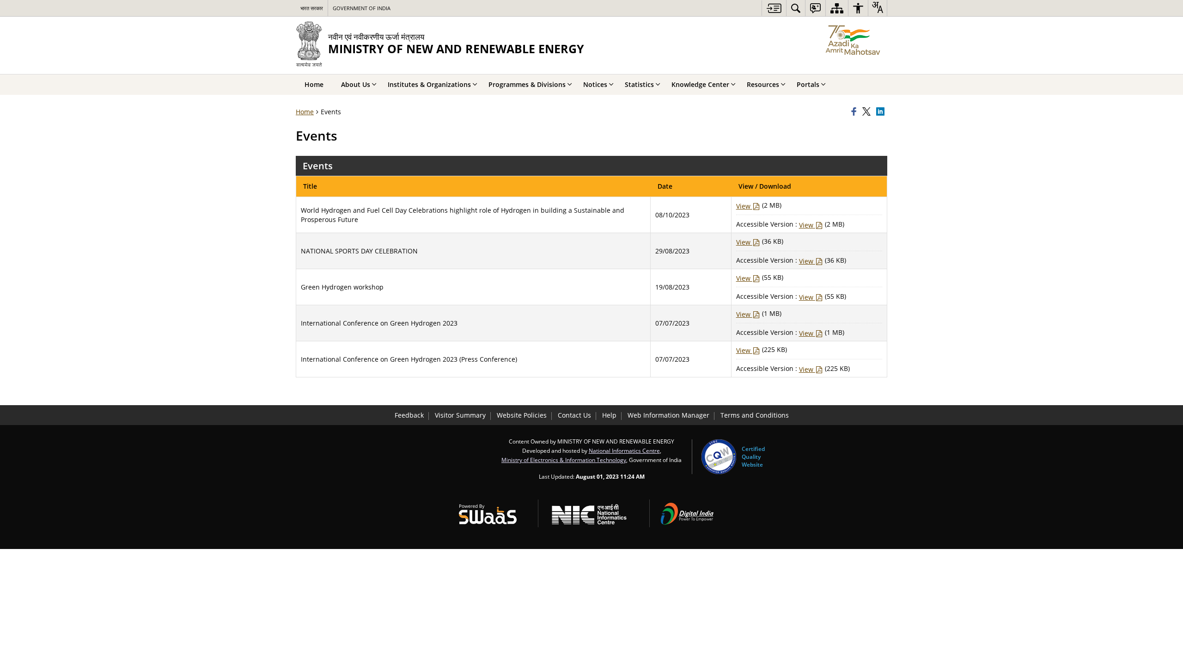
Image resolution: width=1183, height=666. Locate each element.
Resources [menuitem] (763, 84)
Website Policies (522, 415)
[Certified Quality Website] (718, 456)
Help (609, 415)
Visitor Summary (460, 415)
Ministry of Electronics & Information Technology (563, 459)
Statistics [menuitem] (639, 84)
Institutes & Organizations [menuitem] (429, 84)
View (744, 206)
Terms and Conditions (754, 415)
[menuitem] (796, 8)
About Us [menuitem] (355, 84)
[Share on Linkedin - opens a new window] (881, 111)
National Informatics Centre (624, 450)
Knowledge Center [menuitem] (700, 84)
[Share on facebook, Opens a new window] (855, 111)
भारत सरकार (311, 8)
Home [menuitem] (314, 84)
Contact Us (574, 415)
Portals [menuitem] (808, 84)
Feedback (409, 415)
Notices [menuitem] (595, 84)
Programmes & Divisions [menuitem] (527, 84)
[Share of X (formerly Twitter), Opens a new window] (867, 111)
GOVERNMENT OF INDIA (361, 8)
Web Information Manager (668, 415)
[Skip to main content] (774, 8)
